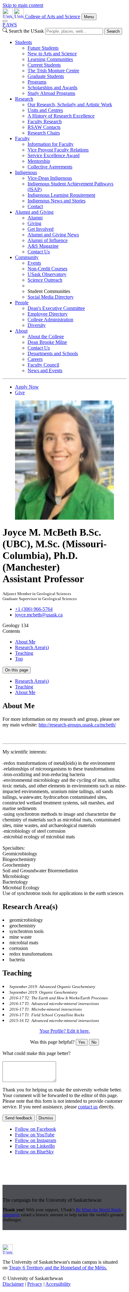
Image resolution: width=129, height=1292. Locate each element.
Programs (37, 82)
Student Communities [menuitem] (49, 291)
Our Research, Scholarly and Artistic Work (70, 104)
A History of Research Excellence (61, 116)
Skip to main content (23, 5)
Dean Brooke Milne (47, 342)
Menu (89, 16)
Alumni (35, 217)
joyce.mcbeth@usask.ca (39, 614)
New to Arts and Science (52, 53)
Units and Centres (45, 110)
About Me (25, 641)
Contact (35, 206)
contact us (88, 1106)
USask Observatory (47, 274)
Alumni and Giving (34, 212)
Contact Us (39, 251)
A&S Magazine (43, 246)
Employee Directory (48, 314)
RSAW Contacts (44, 127)
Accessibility (58, 1284)
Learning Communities (50, 59)
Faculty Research (45, 121)
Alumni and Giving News (53, 234)
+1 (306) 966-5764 (34, 609)
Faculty (22, 138)
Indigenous (26, 172)
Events (34, 263)
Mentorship (39, 161)
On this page (16, 670)
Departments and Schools (53, 353)
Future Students (43, 48)
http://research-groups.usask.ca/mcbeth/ (77, 724)
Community (27, 257)
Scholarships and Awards (52, 87)
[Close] (5, 21)
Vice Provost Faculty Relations (58, 149)
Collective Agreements (50, 166)
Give (20, 392)
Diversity (37, 325)
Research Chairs (44, 132)
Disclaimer (13, 1284)
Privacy (34, 1284)
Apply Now (27, 386)
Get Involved (41, 229)
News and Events (45, 370)
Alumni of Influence (48, 240)
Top (19, 658)
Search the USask (26, 31)
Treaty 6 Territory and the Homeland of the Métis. (58, 1267)
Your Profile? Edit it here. (64, 1031)
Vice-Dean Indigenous (50, 178)
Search (113, 31)
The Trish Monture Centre (53, 70)
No (93, 1042)
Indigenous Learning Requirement (61, 195)
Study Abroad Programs (51, 93)
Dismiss (46, 1118)
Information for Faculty (51, 144)
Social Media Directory (51, 297)
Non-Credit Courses (47, 268)
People (21, 302)
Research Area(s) (32, 647)
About (21, 331)
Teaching (24, 653)
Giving (34, 223)
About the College (46, 336)
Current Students (44, 65)
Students (23, 42)
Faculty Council (43, 364)
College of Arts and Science (52, 16)
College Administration (50, 319)
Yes (81, 1042)
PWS (10, 24)
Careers (35, 359)
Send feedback (18, 1118)
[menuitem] (70, 68)
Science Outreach (45, 280)
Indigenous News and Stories (56, 200)
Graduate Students (46, 76)
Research (24, 99)
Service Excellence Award (54, 155)
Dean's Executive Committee (56, 308)
